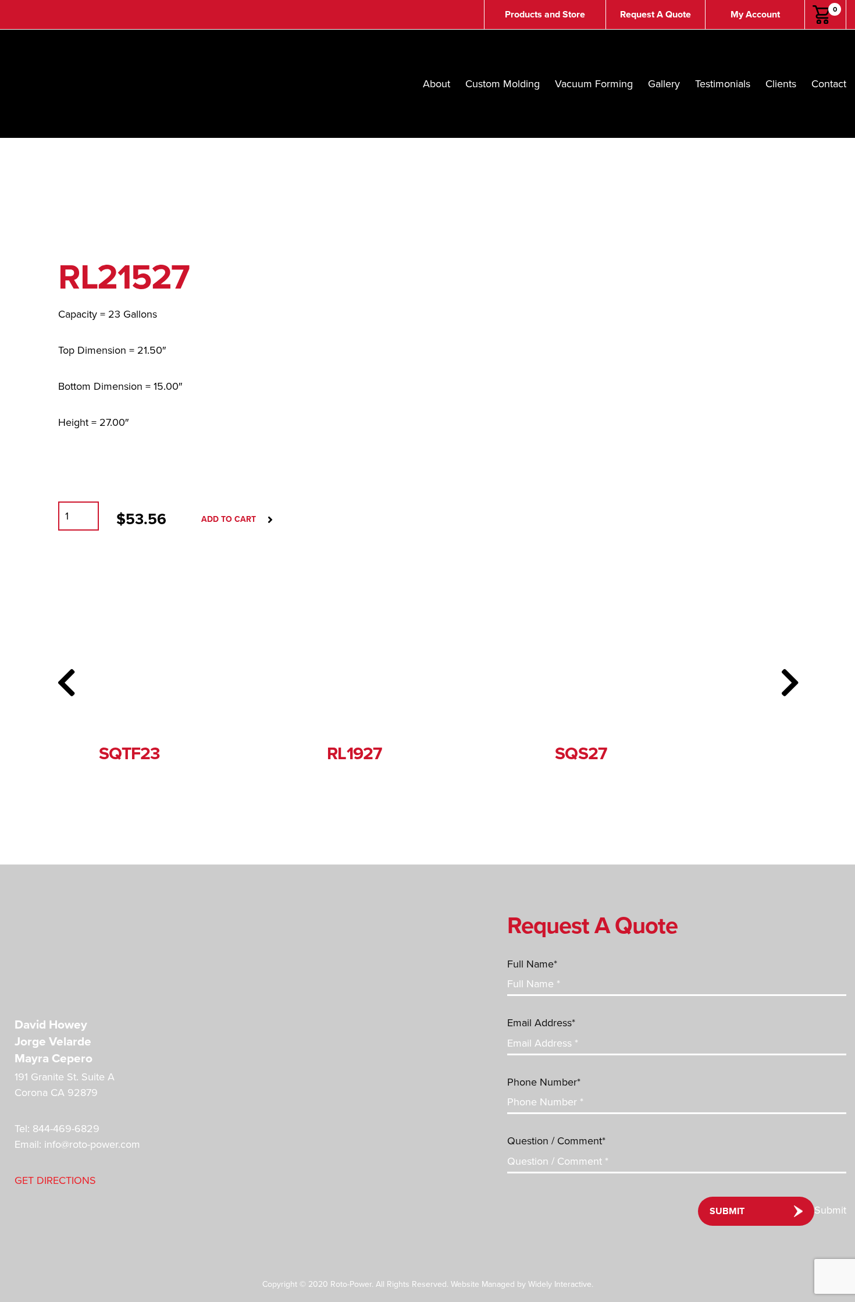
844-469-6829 (66, 1128)
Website (465, 1284)
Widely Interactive (560, 1284)
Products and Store (545, 14)
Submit (727, 1211)
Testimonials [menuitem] (722, 83)
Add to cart (228, 519)
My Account (755, 14)
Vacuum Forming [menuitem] (594, 83)
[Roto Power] (96, 941)
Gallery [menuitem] (664, 83)
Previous (65, 683)
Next (789, 683)
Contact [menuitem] (828, 83)
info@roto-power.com (92, 1144)
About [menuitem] (436, 83)
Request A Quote (655, 14)
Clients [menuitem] (780, 83)
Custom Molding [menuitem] (502, 83)
